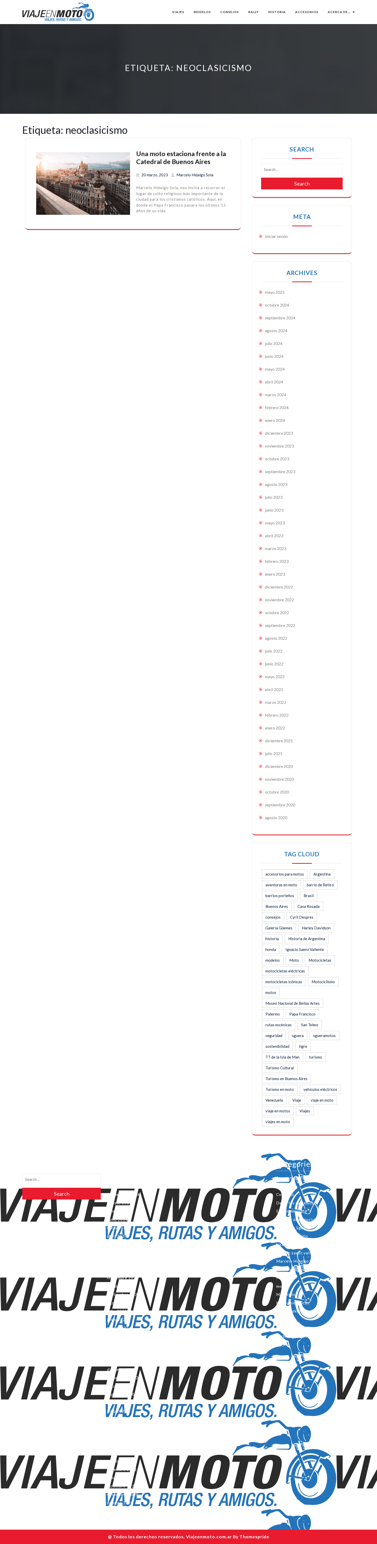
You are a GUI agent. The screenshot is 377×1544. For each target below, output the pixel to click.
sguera (298, 1035)
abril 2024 (274, 381)
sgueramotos (324, 1035)
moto (281, 1286)
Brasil (309, 895)
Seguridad (286, 1327)
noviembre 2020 (279, 779)
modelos (272, 960)
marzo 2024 (275, 394)
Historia (277, 12)
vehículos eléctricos (320, 1089)
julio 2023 (273, 497)
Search (302, 183)
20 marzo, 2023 (154, 174)
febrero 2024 (277, 407)
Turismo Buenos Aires (297, 1336)
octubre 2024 (277, 304)
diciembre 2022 (279, 586)
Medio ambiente (291, 1269)
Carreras (284, 1186)
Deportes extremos (295, 1203)
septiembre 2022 (280, 625)
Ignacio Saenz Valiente (304, 949)
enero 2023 (275, 574)
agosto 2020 (276, 817)
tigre (303, 1046)
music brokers (289, 1311)
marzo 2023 (275, 548)
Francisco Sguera (293, 1227)
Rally (253, 12)
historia (272, 938)
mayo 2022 (275, 676)
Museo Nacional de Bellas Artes (292, 1003)
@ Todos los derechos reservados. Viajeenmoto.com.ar (170, 1536)
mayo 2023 (275, 522)
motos (270, 992)
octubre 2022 (277, 612)
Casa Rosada (308, 906)
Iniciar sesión (276, 236)
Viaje (296, 1100)
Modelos (202, 12)
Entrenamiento (290, 1211)
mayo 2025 (275, 292)
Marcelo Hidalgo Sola (194, 174)
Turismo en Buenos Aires (286, 1078)
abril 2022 (274, 689)
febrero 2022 (277, 715)
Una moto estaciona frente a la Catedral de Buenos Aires (181, 157)
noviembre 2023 (279, 445)
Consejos (229, 12)
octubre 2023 (277, 458)
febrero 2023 (277, 561)
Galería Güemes (278, 928)
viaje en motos (277, 1111)
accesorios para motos (284, 874)
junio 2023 (274, 509)
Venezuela (274, 1100)
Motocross (286, 1294)
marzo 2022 (275, 702)
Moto (294, 960)
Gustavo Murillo (292, 1236)
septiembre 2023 (280, 471)
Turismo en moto (279, 1089)
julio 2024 (273, 343)
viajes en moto (277, 1121)
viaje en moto (322, 1100)
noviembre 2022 (279, 599)
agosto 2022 (276, 638)
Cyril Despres (301, 917)
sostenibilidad (277, 1046)
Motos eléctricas (292, 1303)
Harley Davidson (316, 928)
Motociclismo (323, 981)
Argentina (322, 874)
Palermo (272, 1014)
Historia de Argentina (306, 938)
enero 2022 (275, 727)
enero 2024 (275, 420)
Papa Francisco (302, 1014)
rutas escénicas (278, 1024)
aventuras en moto (281, 884)
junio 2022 (274, 663)
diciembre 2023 (279, 433)
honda (270, 949)
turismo (315, 1057)
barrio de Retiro (320, 884)
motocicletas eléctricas (285, 971)
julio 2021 (273, 753)
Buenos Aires (276, 906)
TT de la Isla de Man (282, 1057)
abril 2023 (274, 535)
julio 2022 (273, 650)
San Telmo (309, 1024)
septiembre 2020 (280, 804)
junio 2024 (274, 356)
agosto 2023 (276, 484)
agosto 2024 (276, 330)
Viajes (178, 12)
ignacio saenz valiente (298, 1253)
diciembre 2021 (279, 740)
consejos (273, 917)
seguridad (273, 1035)
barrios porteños (279, 895)
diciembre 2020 (279, 766)
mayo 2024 (275, 369)
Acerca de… (339, 12)
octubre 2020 (277, 791)
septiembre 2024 (280, 317)
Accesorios (306, 12)
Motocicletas (320, 960)
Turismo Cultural (279, 1067)
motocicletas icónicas (283, 981)
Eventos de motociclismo (300, 1219)
